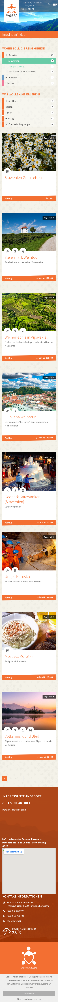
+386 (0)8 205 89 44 (33, 2)
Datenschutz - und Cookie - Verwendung (24, 842)
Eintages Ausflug (16, 66)
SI (26, 9)
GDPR (5, 846)
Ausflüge (31, 100)
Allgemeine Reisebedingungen (25, 839)
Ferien (29, 112)
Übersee (29, 83)
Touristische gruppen (31, 124)
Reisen (29, 106)
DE (33, 9)
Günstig (29, 118)
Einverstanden (29, 993)
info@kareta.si (31, 5)
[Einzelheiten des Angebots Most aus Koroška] (29, 648)
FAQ (4, 839)
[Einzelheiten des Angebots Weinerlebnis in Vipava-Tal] (29, 329)
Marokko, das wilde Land (14, 809)
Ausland (31, 77)
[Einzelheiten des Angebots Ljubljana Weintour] (29, 409)
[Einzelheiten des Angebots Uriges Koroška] (29, 568)
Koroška (31, 55)
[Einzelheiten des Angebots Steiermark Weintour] (29, 249)
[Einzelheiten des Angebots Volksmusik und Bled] (29, 728)
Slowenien (31, 60)
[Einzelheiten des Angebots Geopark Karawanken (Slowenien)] (29, 488)
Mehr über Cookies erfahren (29, 999)
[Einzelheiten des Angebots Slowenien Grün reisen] (29, 169)
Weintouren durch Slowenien (22, 71)
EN (29, 9)
